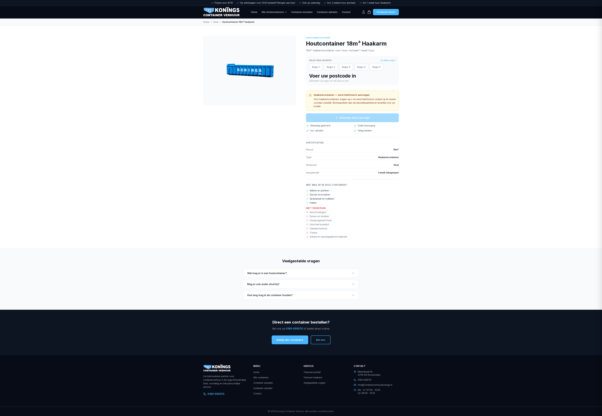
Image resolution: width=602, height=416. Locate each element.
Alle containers (261, 377)
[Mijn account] (363, 12)
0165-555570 (294, 328)
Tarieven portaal (312, 372)
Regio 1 (316, 67)
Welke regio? (389, 60)
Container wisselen (302, 12)
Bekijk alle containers (290, 339)
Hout (215, 22)
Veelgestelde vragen (314, 382)
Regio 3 (346, 67)
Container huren (386, 12)
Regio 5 (376, 67)
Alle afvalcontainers (273, 12)
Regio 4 (361, 67)
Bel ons (320, 339)
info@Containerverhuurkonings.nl (375, 385)
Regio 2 (331, 67)
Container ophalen (327, 12)
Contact (346, 12)
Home (254, 12)
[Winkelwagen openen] (369, 12)
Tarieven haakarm (313, 377)
